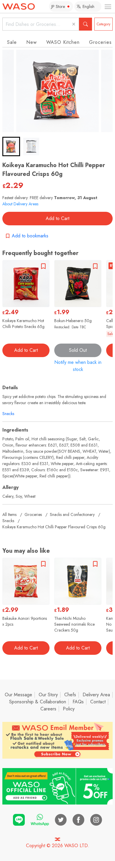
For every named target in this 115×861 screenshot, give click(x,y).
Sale (12, 42)
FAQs (78, 701)
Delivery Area (96, 694)
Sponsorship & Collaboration (37, 701)
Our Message (18, 694)
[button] (11, 146)
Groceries (33, 514)
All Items (9, 514)
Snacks (8, 414)
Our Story (48, 694)
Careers (48, 708)
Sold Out (78, 350)
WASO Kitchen (63, 42)
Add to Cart (57, 218)
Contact (98, 701)
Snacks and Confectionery (72, 514)
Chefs (70, 694)
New (31, 42)
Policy (69, 708)
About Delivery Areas (20, 204)
